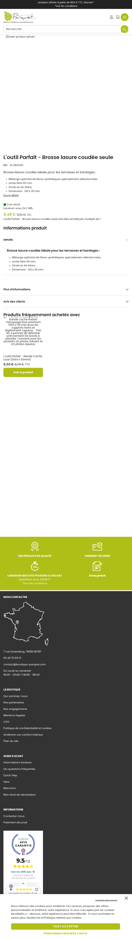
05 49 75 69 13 (12, 658)
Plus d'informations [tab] (16, 289)
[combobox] (66, 29)
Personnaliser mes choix (65, 933)
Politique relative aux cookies (62, 918)
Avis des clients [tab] (14, 301)
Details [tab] (8, 239)
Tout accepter (65, 926)
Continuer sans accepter (106, 900)
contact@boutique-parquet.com (24, 664)
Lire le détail (11, 195)
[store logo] (19, 16)
